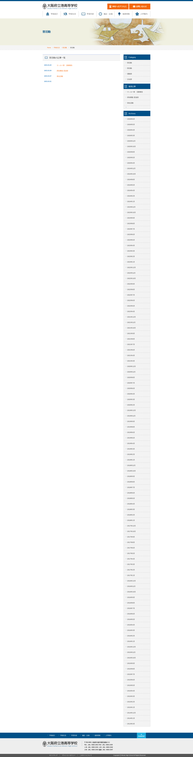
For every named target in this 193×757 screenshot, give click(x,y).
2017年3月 (131, 564)
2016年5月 (131, 619)
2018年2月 (131, 515)
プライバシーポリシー (68, 755)
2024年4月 (131, 190)
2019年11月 (131, 416)
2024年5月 (131, 185)
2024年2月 (131, 196)
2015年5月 (131, 685)
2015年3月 (131, 696)
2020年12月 (131, 366)
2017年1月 (131, 575)
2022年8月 (131, 289)
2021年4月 (131, 355)
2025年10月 (131, 146)
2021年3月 (131, 361)
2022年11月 (131, 273)
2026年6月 (131, 119)
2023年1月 (131, 262)
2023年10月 (131, 212)
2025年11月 (131, 141)
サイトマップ (53, 755)
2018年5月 (131, 498)
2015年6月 (131, 680)
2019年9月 (131, 421)
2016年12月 (131, 581)
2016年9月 (131, 597)
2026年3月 (131, 135)
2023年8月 (131, 223)
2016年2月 (131, 636)
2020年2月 (131, 405)
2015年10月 (131, 658)
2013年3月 (131, 724)
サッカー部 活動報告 (65, 65)
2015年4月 (131, 691)
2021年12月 (131, 317)
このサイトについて (86, 755)
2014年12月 (131, 713)
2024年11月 (131, 168)
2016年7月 (131, 608)
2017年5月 (131, 553)
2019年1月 (131, 460)
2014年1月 (131, 718)
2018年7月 (131, 487)
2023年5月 (131, 240)
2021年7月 (131, 344)
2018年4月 (131, 504)
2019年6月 (131, 432)
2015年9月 (131, 663)
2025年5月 (131, 157)
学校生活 (72, 14)
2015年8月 (131, 669)
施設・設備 (108, 14)
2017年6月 (131, 548)
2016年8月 (131, 603)
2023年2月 (131, 256)
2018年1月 (131, 520)
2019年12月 (131, 410)
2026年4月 (131, 130)
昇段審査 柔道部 (62, 71)
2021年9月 (131, 333)
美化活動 (60, 76)
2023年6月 (131, 234)
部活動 (65, 47)
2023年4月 (131, 245)
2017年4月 (131, 559)
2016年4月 (131, 625)
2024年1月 (131, 201)
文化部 (129, 79)
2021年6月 (131, 350)
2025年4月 (131, 163)
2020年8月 (131, 377)
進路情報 (126, 14)
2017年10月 (131, 531)
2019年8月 (131, 427)
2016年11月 (131, 586)
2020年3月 (131, 399)
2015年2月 (131, 702)
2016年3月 (131, 630)
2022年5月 (131, 306)
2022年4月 (131, 311)
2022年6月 (131, 300)
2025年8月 (131, 152)
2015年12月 (131, 647)
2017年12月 (131, 526)
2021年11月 (131, 322)
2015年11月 (131, 652)
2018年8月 (131, 482)
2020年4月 (131, 394)
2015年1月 (131, 707)
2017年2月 (131, 570)
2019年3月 (131, 449)
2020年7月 (131, 383)
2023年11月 (131, 207)
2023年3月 (131, 251)
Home (49, 47)
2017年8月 (131, 542)
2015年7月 (131, 674)
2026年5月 (131, 124)
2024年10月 (131, 174)
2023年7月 (131, 229)
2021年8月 (131, 339)
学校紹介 (54, 14)
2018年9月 (131, 476)
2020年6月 (131, 388)
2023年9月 (131, 218)
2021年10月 (131, 328)
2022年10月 (131, 278)
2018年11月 (131, 465)
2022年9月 (131, 284)
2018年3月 (131, 509)
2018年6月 (131, 493)
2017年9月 (131, 537)
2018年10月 (131, 471)
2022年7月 (131, 295)
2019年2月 (131, 454)
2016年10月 (131, 592)
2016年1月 (131, 641)
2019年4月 (131, 443)
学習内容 (90, 14)
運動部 (129, 74)
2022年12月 (131, 267)
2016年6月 (131, 614)
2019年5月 (131, 438)
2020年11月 (131, 372)
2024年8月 (131, 179)
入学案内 (144, 14)
